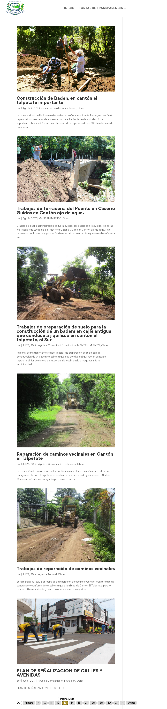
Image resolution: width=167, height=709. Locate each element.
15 (79, 703)
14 (72, 703)
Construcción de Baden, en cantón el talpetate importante (57, 100)
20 (93, 703)
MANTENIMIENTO (50, 219)
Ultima (131, 703)
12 (58, 703)
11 (51, 703)
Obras (81, 108)
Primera (29, 703)
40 (109, 703)
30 (101, 703)
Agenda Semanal (47, 574)
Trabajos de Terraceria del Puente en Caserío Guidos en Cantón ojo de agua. (66, 211)
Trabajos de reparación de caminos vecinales (66, 569)
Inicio (69, 8)
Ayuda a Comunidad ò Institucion (57, 108)
